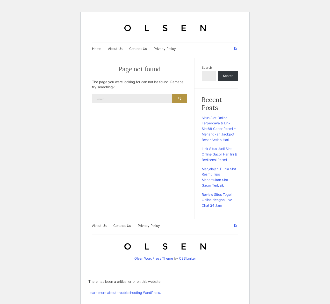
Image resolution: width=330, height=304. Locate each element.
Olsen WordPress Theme (153, 258)
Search (207, 67)
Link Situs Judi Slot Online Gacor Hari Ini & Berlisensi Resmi (219, 154)
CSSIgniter (187, 258)
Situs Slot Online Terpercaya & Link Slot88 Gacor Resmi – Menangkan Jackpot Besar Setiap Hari (219, 129)
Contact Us (138, 49)
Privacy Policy (165, 49)
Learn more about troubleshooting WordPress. (124, 292)
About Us (115, 49)
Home (96, 49)
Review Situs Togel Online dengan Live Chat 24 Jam (217, 200)
